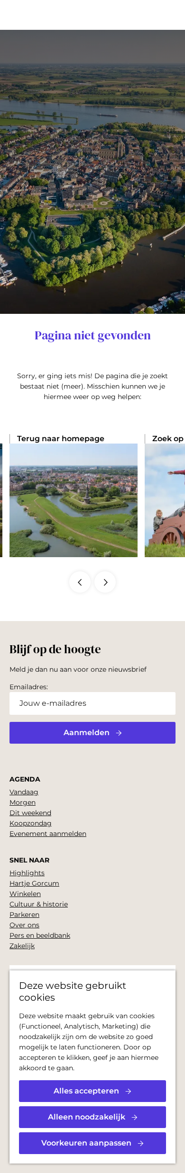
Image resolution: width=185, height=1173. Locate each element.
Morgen (22, 802)
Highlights (27, 873)
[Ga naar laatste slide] (80, 582)
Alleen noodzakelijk (86, 1116)
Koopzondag (30, 823)
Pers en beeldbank (39, 935)
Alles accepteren (86, 1090)
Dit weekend (30, 813)
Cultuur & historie (38, 904)
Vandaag (23, 792)
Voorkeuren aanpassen (86, 1142)
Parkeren (24, 914)
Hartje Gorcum (34, 883)
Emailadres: (28, 687)
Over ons (24, 925)
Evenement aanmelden (47, 833)
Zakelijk (22, 946)
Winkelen (25, 893)
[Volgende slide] (105, 582)
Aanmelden (87, 732)
